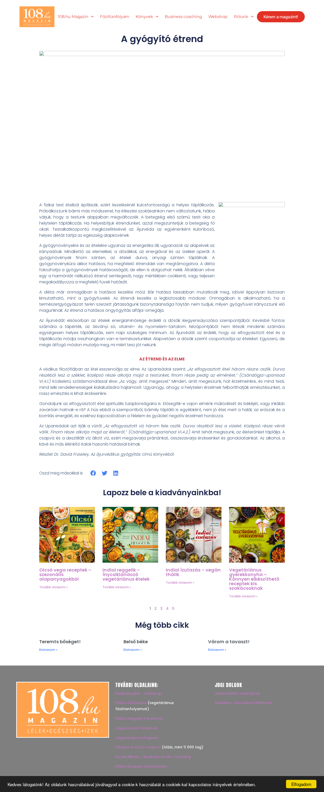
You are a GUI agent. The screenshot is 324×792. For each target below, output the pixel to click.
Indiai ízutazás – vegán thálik (193, 572)
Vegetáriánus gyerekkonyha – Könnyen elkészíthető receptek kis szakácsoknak (254, 579)
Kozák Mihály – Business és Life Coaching (153, 756)
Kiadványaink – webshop (138, 693)
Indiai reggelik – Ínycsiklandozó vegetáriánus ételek (126, 574)
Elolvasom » (48, 650)
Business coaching (183, 17)
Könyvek (144, 17)
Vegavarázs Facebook (136, 728)
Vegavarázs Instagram (136, 737)
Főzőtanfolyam (114, 17)
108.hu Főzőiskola (131, 702)
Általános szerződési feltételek (243, 702)
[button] (93, 473)
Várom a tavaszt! (229, 641)
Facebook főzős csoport (138, 747)
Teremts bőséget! (60, 641)
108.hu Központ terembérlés (141, 766)
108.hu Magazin (73, 17)
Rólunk (241, 17)
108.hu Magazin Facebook (139, 718)
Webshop (218, 17)
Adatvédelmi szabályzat (237, 693)
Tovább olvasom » (53, 587)
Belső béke (136, 641)
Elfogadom (301, 784)
